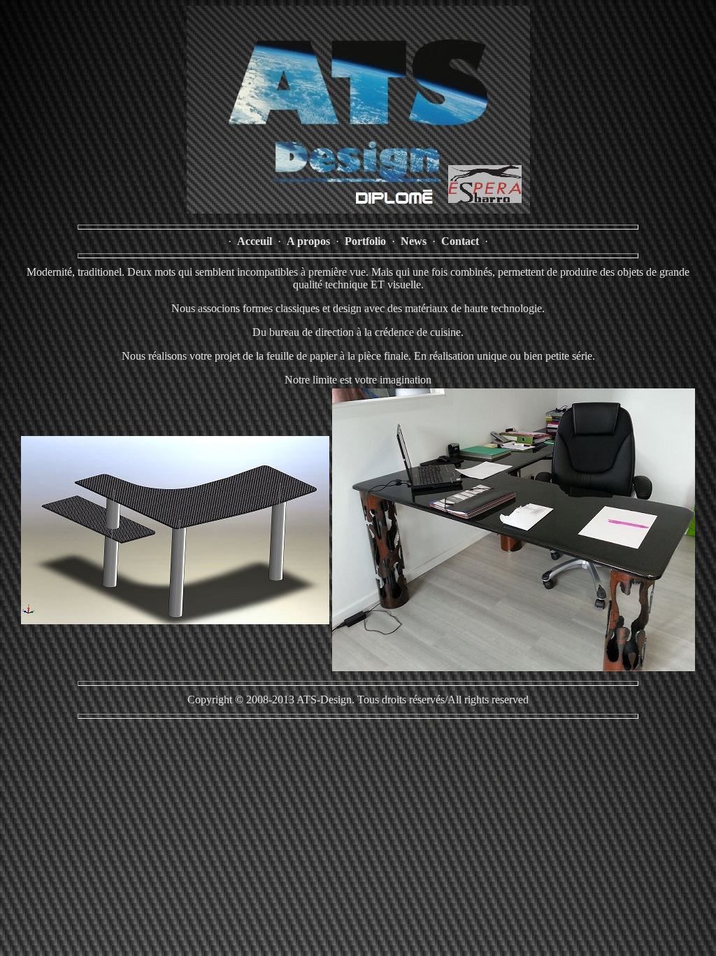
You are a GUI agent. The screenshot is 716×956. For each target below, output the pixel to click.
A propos (308, 241)
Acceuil (254, 241)
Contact (460, 241)
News (414, 241)
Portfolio (365, 241)
